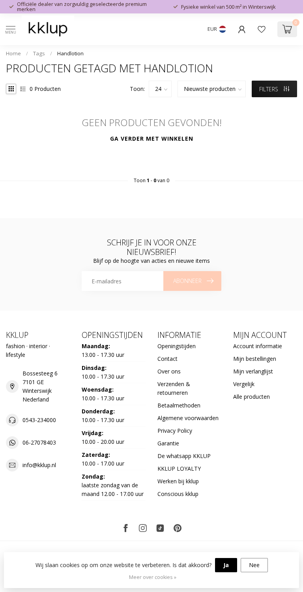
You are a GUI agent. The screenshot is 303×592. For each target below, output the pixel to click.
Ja (226, 565)
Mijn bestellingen (254, 358)
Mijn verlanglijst (253, 371)
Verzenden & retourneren (173, 388)
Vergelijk (243, 384)
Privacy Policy (174, 430)
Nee (254, 565)
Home (13, 53)
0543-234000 (39, 420)
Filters (269, 89)
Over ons (169, 371)
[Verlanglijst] (262, 29)
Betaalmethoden (178, 405)
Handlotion (70, 53)
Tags (39, 53)
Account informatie (257, 346)
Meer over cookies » (152, 577)
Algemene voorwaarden (188, 418)
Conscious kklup (177, 494)
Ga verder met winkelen (151, 138)
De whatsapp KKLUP (184, 456)
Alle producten (251, 396)
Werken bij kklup (178, 481)
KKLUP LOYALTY (179, 468)
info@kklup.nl (39, 465)
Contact (167, 358)
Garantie (168, 443)
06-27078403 (39, 442)
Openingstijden (176, 346)
